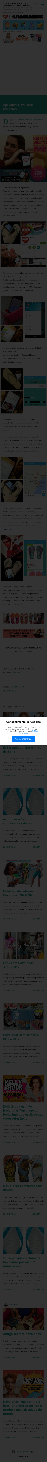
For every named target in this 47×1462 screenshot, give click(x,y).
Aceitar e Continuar (23, 739)
